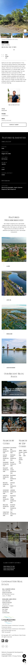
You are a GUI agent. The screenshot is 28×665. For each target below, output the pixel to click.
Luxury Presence (7, 654)
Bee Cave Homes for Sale (6, 506)
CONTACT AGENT (14, 124)
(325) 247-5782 (6, 590)
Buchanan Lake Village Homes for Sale (13, 499)
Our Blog (4, 611)
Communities (5, 612)
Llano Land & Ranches (9, 568)
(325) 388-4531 (6, 601)
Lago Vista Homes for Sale (6, 477)
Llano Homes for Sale (9, 566)
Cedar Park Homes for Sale (6, 513)
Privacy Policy (17, 656)
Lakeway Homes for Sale (13, 491)
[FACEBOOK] (3, 646)
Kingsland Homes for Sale (6, 463)
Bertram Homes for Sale (6, 484)
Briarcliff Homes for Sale (6, 469)
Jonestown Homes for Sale (6, 491)
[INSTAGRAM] (6, 646)
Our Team (5, 609)
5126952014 (5, 115)
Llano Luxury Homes (8, 569)
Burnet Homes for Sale (13, 463)
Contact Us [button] (14, 549)
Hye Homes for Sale (13, 513)
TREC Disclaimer (6, 632)
